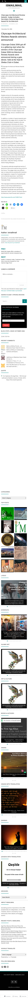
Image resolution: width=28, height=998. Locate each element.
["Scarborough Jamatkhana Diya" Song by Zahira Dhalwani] (7, 552)
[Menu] (14, 11)
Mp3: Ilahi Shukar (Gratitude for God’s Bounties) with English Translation (14, 847)
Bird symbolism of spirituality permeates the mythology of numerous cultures (14, 671)
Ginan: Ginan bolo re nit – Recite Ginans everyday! (14, 811)
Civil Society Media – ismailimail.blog (14, 974)
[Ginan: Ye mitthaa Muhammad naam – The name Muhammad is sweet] (7, 539)
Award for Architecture (19, 219)
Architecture (9, 219)
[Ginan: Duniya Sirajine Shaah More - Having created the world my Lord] (20, 539)
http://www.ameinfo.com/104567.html (11, 197)
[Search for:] (11, 301)
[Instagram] (7, 967)
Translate (13, 957)
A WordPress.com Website (14, 987)
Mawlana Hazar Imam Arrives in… (15, 348)
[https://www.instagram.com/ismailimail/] (5, 1)
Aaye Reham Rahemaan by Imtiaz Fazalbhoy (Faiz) (14, 774)
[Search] (25, 1)
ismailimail (5, 24)
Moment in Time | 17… (12, 361)
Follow (6, 325)
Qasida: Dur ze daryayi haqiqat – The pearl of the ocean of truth (14, 883)
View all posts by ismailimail (12, 242)
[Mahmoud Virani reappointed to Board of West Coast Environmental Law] (20, 526)
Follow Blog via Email (10, 307)
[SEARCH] (24, 301)
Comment (21, 285)
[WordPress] (2, 967)
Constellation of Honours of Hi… (15, 363)
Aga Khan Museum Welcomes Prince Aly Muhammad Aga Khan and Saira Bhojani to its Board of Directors (13, 927)
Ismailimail (14, 5)
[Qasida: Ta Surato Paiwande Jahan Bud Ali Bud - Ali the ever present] (20, 552)
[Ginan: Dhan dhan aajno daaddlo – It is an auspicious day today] (20, 565)
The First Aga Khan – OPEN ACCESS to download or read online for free (14, 740)
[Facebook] (2, 1)
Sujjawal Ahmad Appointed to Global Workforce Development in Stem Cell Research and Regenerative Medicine (14, 602)
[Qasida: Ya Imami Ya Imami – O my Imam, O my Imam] (7, 526)
